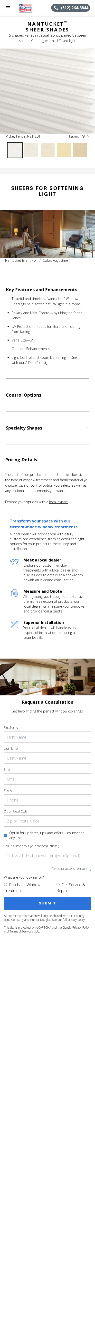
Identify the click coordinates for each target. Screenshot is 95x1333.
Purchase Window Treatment (22, 887)
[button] (8, 8)
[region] (47, 91)
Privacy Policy (81, 927)
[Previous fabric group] (66, 136)
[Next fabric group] (88, 136)
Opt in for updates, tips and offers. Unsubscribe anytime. (47, 835)
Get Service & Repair (71, 887)
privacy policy (76, 920)
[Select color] (15, 150)
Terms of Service (20, 931)
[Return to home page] (30, 8)
